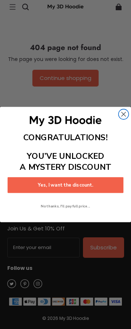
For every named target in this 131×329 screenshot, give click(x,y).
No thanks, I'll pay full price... (65, 206)
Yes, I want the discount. (65, 185)
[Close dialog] (124, 114)
